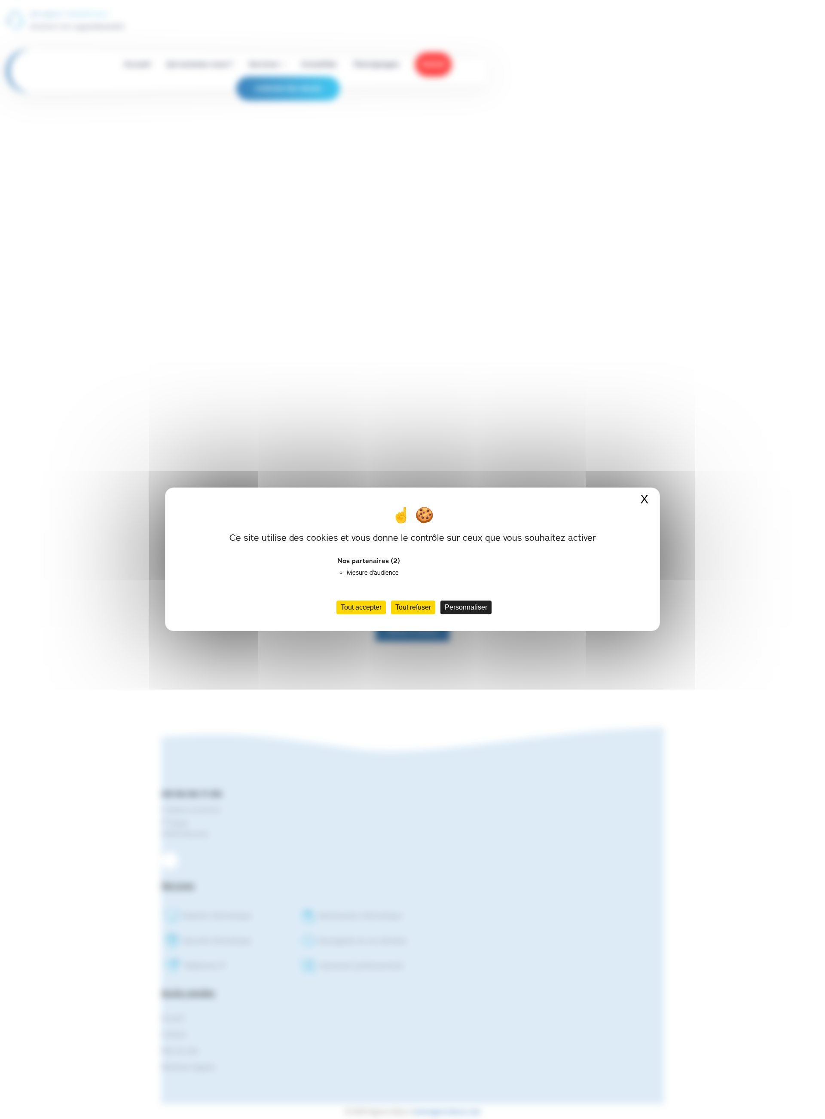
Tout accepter (361, 607)
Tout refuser (413, 607)
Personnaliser (466, 607)
